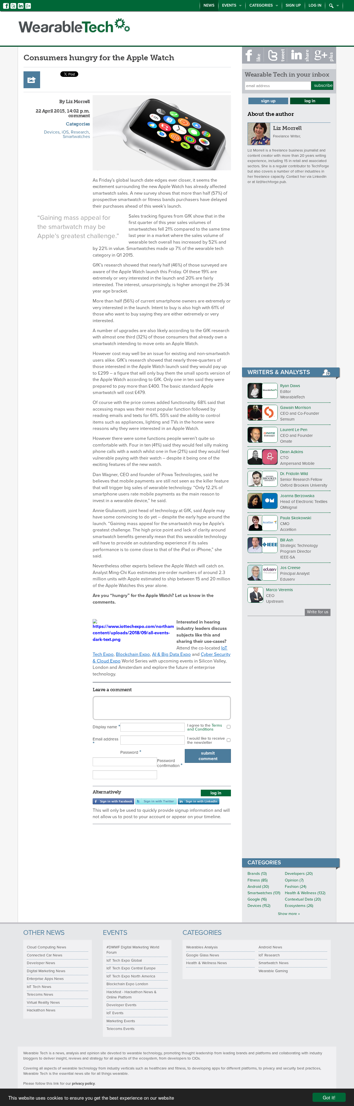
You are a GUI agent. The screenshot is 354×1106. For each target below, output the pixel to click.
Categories (261, 5)
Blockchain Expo (133, 654)
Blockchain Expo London (127, 984)
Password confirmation (170, 763)
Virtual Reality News (43, 1002)
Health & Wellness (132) (305, 893)
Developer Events (121, 1005)
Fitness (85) (258, 880)
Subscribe (323, 85)
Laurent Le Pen (293, 429)
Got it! (329, 1097)
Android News (270, 947)
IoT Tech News (39, 987)
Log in (315, 5)
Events (229, 5)
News (209, 5)
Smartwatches (76, 136)
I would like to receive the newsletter (206, 740)
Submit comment (208, 755)
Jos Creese (290, 567)
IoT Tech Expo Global (124, 960)
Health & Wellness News (206, 963)
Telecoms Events (120, 1029)
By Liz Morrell (74, 101)
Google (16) (257, 899)
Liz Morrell (287, 128)
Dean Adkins (291, 451)
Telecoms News (40, 994)
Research (80, 132)
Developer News (41, 963)
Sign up (293, 5)
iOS (65, 132)
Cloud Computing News (46, 947)
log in (215, 793)
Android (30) (258, 886)
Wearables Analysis (202, 947)
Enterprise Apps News (45, 979)
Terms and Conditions (204, 727)
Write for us (317, 611)
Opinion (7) (294, 880)
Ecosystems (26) (299, 905)
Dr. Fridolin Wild (294, 473)
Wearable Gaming (273, 971)
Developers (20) (299, 873)
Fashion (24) (295, 886)
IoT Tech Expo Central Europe (131, 968)
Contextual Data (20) (303, 899)
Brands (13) (257, 873)
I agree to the (204, 727)
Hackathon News (41, 1010)
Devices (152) (259, 905)
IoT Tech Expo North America (130, 976)
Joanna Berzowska (297, 495)
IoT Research (269, 955)
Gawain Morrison (295, 407)
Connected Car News (44, 955)
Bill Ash (286, 540)
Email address (105, 742)
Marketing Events (120, 1021)
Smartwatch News (273, 963)
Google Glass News (202, 955)
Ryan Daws (290, 385)
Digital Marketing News (46, 971)
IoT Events (114, 1013)
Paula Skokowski (295, 517)
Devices (51, 132)
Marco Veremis (279, 589)
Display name (106, 726)
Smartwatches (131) (264, 893)
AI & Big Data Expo (171, 654)
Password (130, 752)
